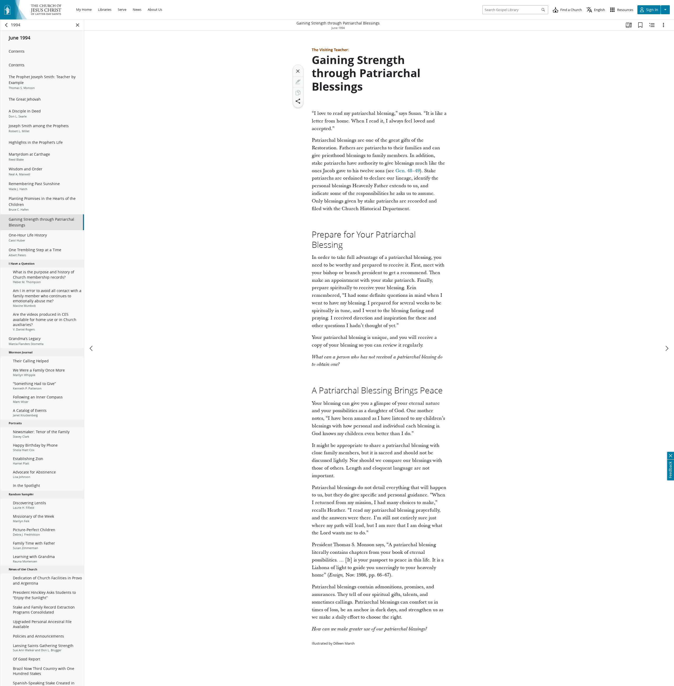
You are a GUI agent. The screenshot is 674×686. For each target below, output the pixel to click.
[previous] (91, 348)
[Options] (663, 25)
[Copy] (298, 92)
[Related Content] (652, 25)
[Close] (298, 71)
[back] (6, 25)
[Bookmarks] (640, 25)
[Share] (298, 101)
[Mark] (298, 82)
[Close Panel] (77, 25)
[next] (666, 348)
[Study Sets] (628, 25)
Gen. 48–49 (407, 170)
